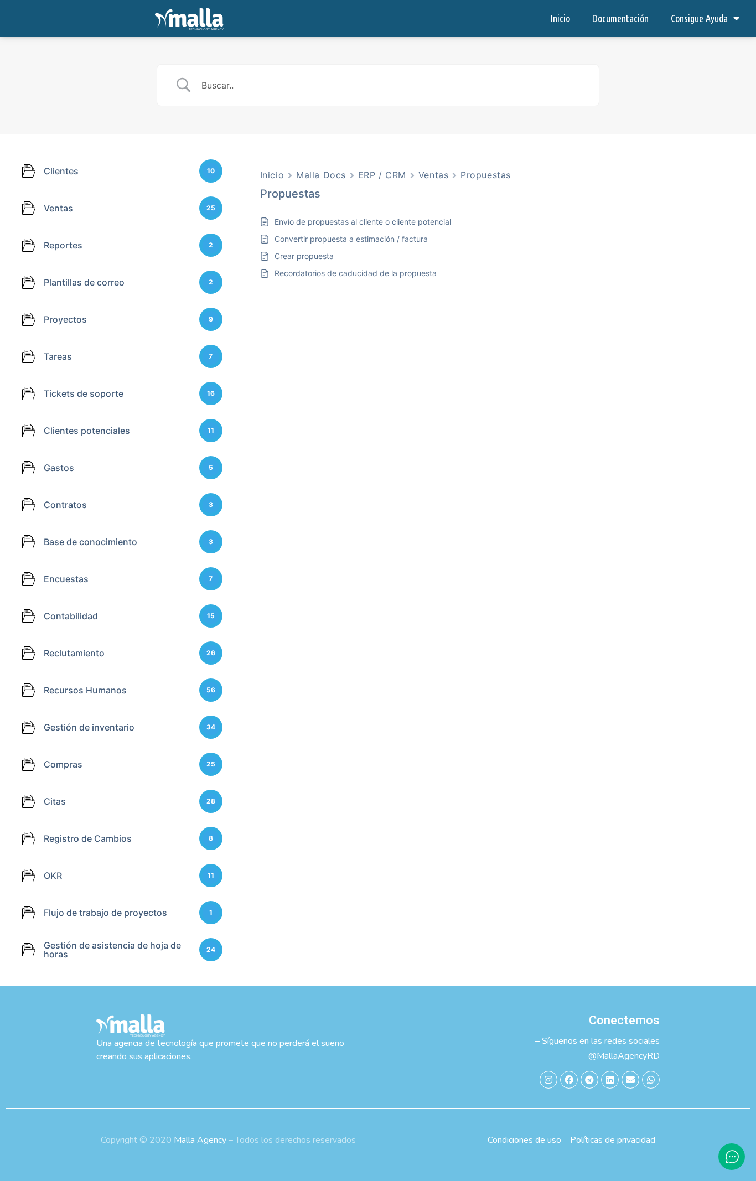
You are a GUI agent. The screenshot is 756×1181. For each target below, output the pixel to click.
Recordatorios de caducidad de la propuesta (356, 273)
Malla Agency (200, 1140)
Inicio (560, 18)
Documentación (620, 18)
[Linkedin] (610, 1080)
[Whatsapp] (651, 1080)
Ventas (433, 174)
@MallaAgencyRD (624, 1056)
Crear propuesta (304, 256)
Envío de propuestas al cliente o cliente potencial (363, 221)
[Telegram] (589, 1080)
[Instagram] (548, 1080)
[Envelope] (630, 1080)
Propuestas (485, 174)
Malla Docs (321, 174)
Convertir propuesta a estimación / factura (351, 239)
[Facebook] (569, 1080)
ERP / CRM (382, 174)
